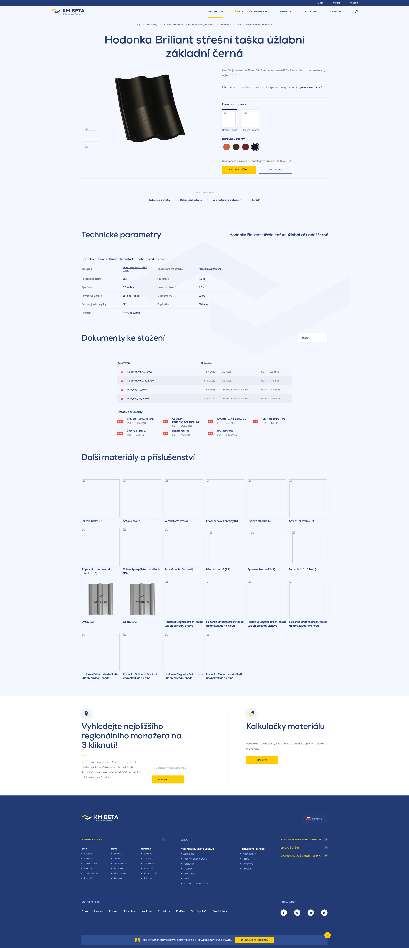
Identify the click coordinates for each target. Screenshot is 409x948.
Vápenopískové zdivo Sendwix (197, 848)
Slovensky (317, 818)
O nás (84, 911)
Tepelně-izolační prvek (195, 858)
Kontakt (256, 199)
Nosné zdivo (249, 853)
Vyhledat (163, 779)
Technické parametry (159, 199)
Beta (84, 848)
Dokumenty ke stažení (191, 199)
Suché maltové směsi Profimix (300, 855)
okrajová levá (303, 87)
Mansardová (90, 873)
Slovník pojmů (198, 911)
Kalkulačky (254, 940)
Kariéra (180, 911)
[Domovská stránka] (138, 24)
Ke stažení (129, 911)
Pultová (88, 878)
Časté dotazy (219, 911)
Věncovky (188, 863)
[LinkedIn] (324, 912)
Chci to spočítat (239, 169)
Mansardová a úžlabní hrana (135, 269)
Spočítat (262, 760)
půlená (289, 87)
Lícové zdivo (189, 873)
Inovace (98, 911)
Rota (113, 848)
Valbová (88, 858)
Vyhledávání (356, 12)
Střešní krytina (91, 839)
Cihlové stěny (290, 847)
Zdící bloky (188, 853)
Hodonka (226, 24)
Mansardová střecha (210, 268)
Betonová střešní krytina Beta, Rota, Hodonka (189, 24)
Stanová (88, 868)
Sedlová (88, 853)
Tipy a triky (164, 911)
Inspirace (147, 911)
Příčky (246, 858)
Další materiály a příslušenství (227, 199)
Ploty (186, 878)
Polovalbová (90, 863)
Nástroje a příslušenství (195, 883)
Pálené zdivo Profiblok (252, 848)
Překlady (188, 868)
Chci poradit (275, 169)
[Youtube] (311, 912)
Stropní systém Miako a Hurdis (301, 839)
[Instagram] (297, 912)
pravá (318, 87)
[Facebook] (284, 912)
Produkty (152, 24)
